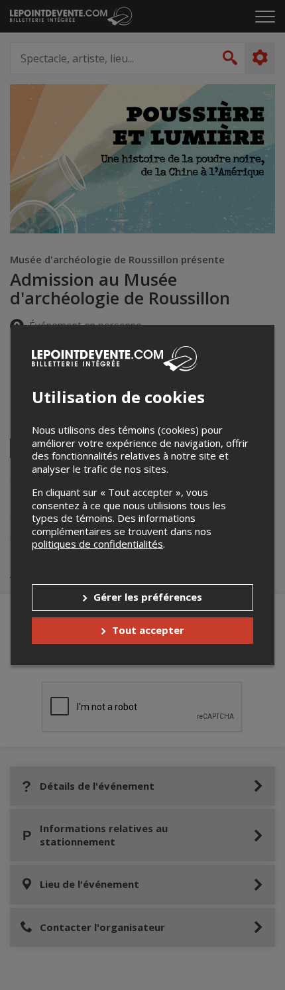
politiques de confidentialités (97, 543)
